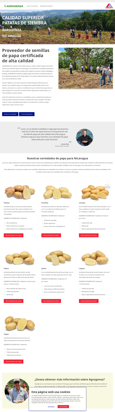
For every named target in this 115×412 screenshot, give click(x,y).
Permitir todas (63, 406)
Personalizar (51, 406)
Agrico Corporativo (32, 6)
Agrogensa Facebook (46, 6)
